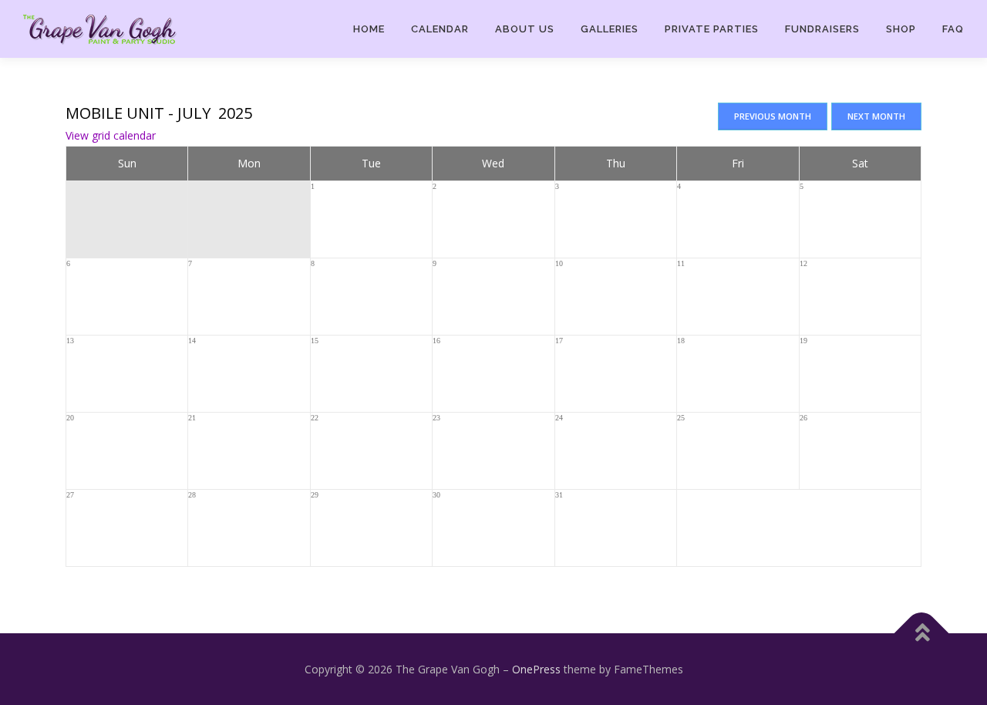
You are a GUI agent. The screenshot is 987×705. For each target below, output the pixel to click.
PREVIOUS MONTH (772, 116)
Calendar (440, 29)
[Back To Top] (921, 632)
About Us (524, 29)
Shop (901, 29)
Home (369, 29)
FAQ (953, 29)
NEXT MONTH (876, 116)
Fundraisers (822, 29)
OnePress (536, 669)
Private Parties (712, 29)
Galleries (609, 29)
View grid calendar (111, 135)
